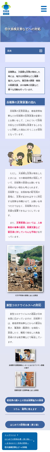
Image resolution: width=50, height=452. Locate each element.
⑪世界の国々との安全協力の (25, 400)
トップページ (10, 435)
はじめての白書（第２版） (25, 424)
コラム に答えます (25, 408)
